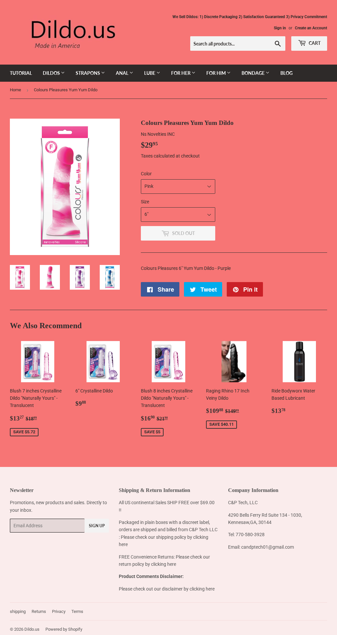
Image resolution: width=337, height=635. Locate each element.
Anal (122, 73)
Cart (314, 43)
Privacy (58, 611)
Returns (39, 611)
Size (145, 201)
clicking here (163, 564)
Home (15, 89)
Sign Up (97, 525)
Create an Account (311, 28)
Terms (77, 611)
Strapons (88, 73)
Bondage (254, 73)
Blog (286, 73)
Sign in (280, 28)
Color (146, 173)
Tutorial (21, 73)
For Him (216, 73)
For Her (181, 73)
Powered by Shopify (63, 629)
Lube (150, 73)
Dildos (52, 73)
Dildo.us (31, 629)
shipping (18, 611)
